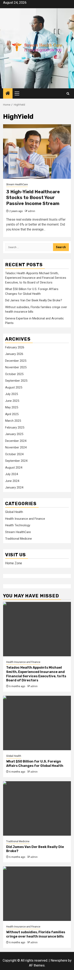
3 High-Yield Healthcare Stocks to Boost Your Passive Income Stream (33, 197)
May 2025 (11, 407)
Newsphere (59, 960)
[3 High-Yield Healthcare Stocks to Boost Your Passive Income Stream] (37, 151)
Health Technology (17, 525)
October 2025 (14, 374)
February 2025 (14, 427)
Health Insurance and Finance (25, 519)
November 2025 (16, 367)
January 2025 (14, 434)
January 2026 (14, 354)
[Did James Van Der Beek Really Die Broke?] (37, 808)
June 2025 (12, 401)
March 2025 (13, 421)
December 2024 (15, 441)
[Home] (8, 94)
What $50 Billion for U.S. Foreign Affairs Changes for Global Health (34, 763)
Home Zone (13, 563)
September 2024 (16, 461)
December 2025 (15, 361)
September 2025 (16, 380)
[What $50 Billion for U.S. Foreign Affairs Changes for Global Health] (37, 723)
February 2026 (14, 347)
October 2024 (14, 454)
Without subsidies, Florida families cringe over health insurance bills (35, 934)
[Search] (68, 94)
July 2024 (11, 474)
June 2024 (12, 481)
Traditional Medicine (18, 538)
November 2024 (16, 447)
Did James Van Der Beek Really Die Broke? (33, 300)
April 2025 (11, 414)
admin (31, 211)
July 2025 (11, 394)
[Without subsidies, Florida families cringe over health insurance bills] (37, 893)
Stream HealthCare (17, 184)
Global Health (14, 512)
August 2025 (13, 387)
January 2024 (14, 487)
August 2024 (13, 467)
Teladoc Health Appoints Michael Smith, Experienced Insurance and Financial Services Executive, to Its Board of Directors (35, 277)
